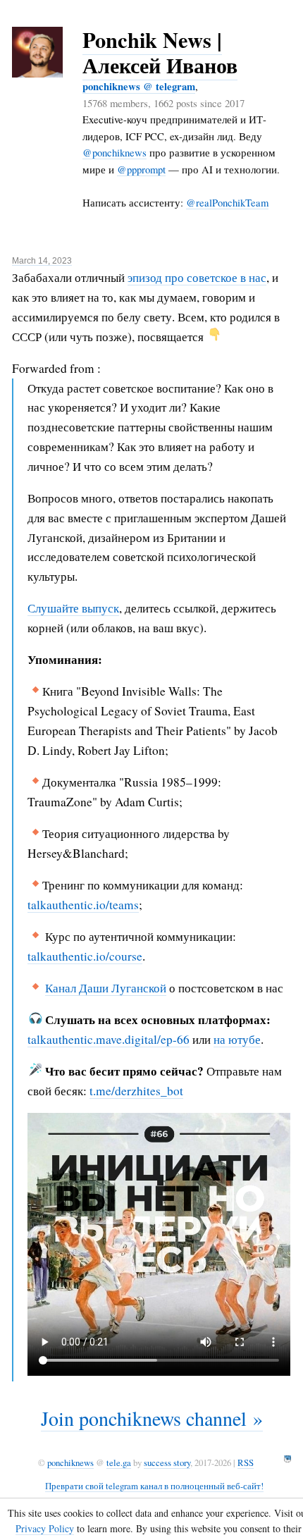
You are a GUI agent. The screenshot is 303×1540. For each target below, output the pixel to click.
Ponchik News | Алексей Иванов (159, 52)
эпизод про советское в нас (197, 277)
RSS (245, 1462)
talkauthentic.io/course (84, 956)
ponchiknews (70, 1462)
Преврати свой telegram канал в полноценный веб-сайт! (154, 1485)
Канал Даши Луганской (105, 988)
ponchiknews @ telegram (138, 86)
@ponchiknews (114, 152)
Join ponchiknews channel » (152, 1418)
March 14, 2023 (42, 261)
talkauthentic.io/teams (83, 905)
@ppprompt (141, 169)
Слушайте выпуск (73, 608)
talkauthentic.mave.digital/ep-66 (108, 1039)
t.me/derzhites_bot (136, 1091)
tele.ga (118, 1462)
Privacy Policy (45, 1528)
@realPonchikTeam (227, 202)
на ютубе (237, 1039)
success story (167, 1462)
